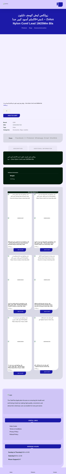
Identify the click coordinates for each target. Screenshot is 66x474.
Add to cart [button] (20, 249)
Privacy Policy (14, 431)
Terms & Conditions (16, 429)
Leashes (25, 130)
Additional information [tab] (43, 148)
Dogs (21, 130)
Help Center (13, 426)
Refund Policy (14, 434)
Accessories (16, 130)
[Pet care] (8, 4)
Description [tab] (18, 148)
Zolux (14, 127)
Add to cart (12, 115)
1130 (14, 122)
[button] (60, 4)
